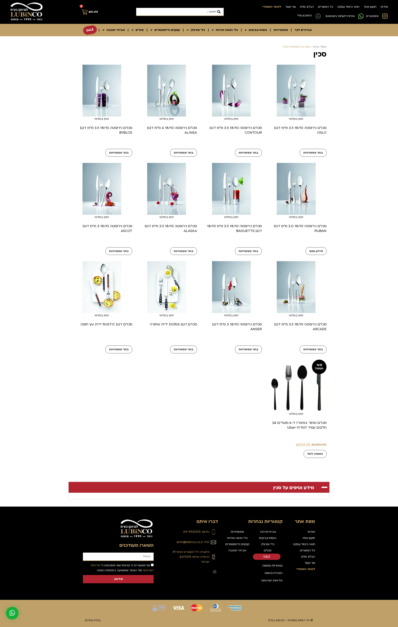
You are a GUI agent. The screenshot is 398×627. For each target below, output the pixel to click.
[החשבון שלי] (318, 16)
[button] (199, 487)
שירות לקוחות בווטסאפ (340, 16)
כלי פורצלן (198, 30)
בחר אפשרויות (313, 153)
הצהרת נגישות (274, 573)
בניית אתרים (93, 620)
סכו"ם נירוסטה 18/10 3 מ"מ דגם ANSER (237, 326)
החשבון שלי (304, 15)
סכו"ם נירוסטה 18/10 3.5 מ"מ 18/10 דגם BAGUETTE (234, 228)
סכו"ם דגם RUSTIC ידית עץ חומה (106, 324)
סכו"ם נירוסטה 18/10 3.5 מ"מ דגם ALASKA (171, 228)
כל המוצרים (325, 7)
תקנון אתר (370, 7)
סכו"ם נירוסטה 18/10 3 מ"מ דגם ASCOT (107, 228)
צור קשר (290, 7)
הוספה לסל (315, 454)
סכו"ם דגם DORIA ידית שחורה (173, 324)
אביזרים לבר (303, 30)
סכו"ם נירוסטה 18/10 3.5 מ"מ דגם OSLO (300, 130)
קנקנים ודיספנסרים (167, 30)
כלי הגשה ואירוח (227, 30)
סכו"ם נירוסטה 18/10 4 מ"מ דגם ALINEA (172, 130)
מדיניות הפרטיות (272, 580)
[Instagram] (214, 572)
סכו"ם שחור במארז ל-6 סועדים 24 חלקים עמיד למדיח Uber (299, 425)
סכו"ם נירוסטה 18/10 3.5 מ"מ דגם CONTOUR (236, 130)
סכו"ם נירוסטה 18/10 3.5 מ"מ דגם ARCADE (300, 326)
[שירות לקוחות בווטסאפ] (361, 16)
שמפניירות (281, 30)
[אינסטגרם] (385, 16)
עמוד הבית (319, 47)
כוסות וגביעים (258, 30)
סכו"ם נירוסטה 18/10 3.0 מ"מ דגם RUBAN (300, 228)
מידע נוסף (316, 251)
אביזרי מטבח (116, 30)
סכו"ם (140, 30)
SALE (90, 30)
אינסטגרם (372, 16)
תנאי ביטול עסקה (348, 7)
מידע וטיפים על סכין (293, 488)
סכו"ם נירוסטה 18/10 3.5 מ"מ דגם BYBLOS (106, 130)
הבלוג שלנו (307, 7)
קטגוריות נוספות (272, 566)
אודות (384, 7)
